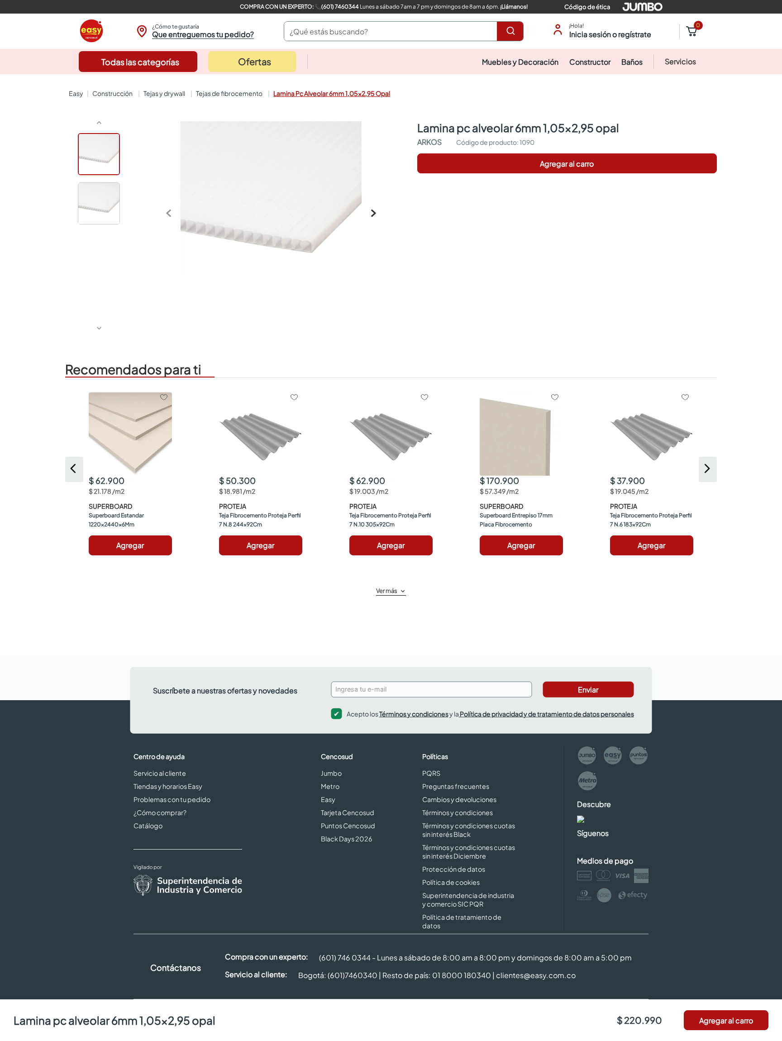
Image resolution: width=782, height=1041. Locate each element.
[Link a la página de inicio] (75, 93)
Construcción (112, 93)
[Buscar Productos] (512, 31)
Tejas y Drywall (164, 93)
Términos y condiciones (413, 713)
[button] (194, 31)
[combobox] (404, 31)
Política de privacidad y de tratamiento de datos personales (546, 713)
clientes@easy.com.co (536, 975)
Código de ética (587, 6)
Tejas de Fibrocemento (229, 93)
